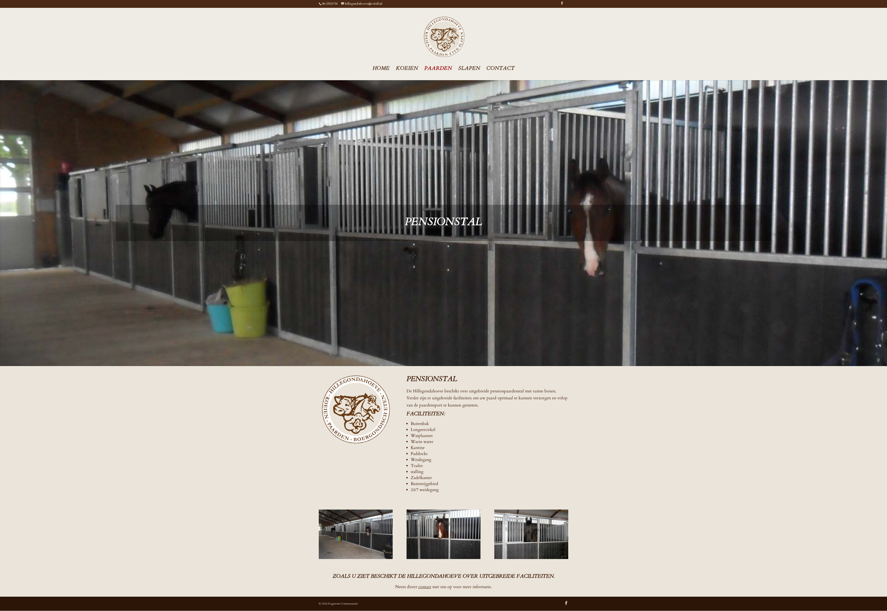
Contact (500, 69)
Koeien (407, 69)
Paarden (438, 69)
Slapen (469, 69)
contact (424, 587)
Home (381, 69)
